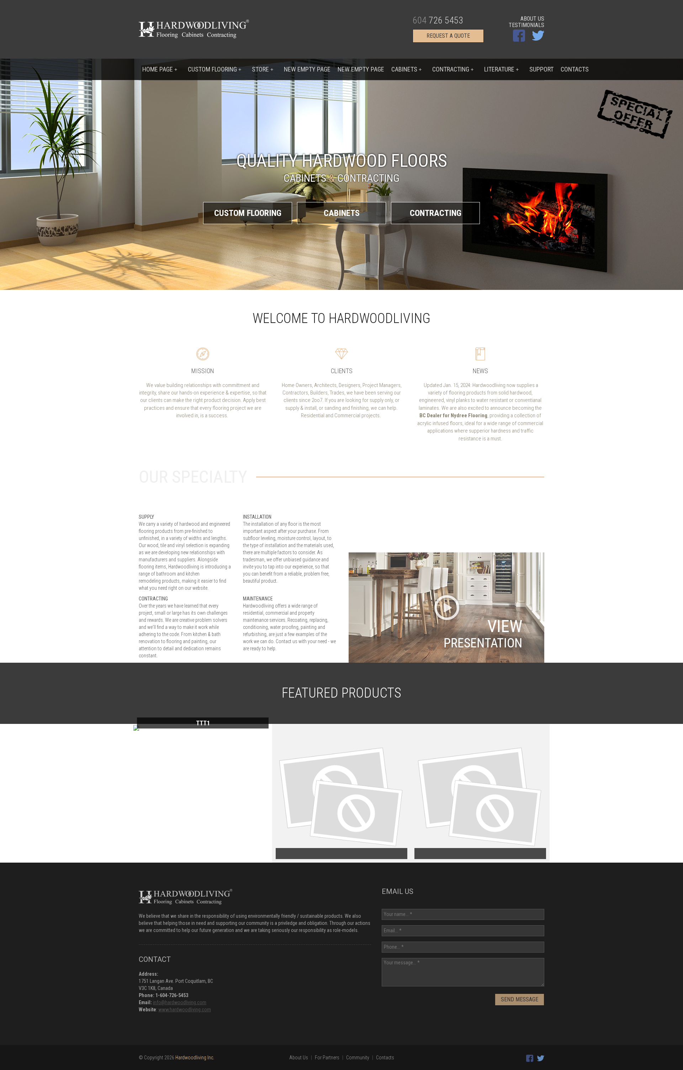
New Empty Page (307, 69)
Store (262, 69)
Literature (501, 69)
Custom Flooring (247, 213)
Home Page (159, 69)
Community (357, 1057)
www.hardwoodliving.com (184, 1009)
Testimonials (526, 25)
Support (541, 69)
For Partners (327, 1057)
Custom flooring (214, 69)
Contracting (452, 69)
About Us (532, 19)
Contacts (575, 69)
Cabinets (406, 69)
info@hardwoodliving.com (179, 1002)
